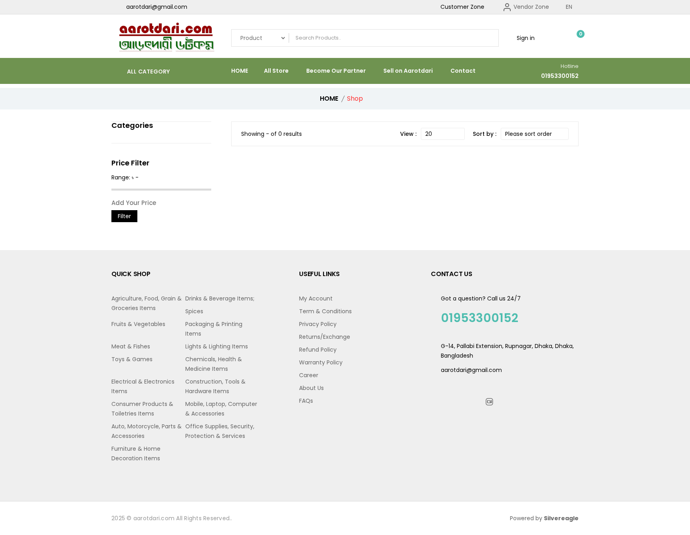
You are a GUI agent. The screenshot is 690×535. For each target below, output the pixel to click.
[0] (575, 38)
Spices (194, 311)
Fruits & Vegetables (138, 324)
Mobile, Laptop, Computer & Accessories (221, 409)
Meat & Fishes (130, 346)
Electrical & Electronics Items (142, 386)
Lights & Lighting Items (216, 346)
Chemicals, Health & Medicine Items (213, 364)
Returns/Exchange (324, 337)
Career (308, 375)
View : (408, 134)
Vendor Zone (530, 7)
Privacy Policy (318, 324)
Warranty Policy (321, 362)
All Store (276, 71)
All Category (147, 71)
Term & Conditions (325, 311)
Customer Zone (462, 7)
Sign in (525, 38)
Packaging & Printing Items (213, 329)
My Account (316, 298)
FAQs (306, 401)
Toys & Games (132, 359)
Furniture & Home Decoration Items (136, 453)
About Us (311, 388)
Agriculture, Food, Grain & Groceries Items (146, 303)
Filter (124, 216)
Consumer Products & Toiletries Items (142, 409)
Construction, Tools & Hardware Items (215, 386)
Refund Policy (318, 350)
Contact (463, 71)
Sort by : (484, 134)
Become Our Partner (336, 71)
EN (570, 7)
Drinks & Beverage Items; (219, 298)
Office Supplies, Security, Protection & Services (219, 431)
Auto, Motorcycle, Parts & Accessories (146, 431)
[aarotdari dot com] (165, 38)
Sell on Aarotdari (408, 71)
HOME (239, 71)
